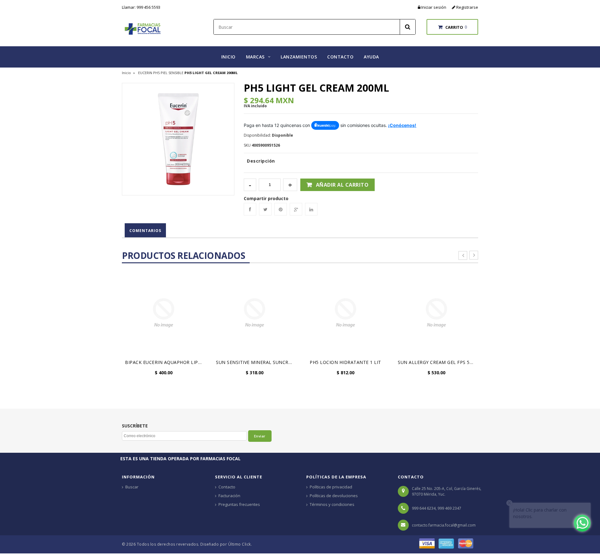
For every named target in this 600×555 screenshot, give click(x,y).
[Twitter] (265, 209)
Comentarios (145, 230)
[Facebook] (250, 209)
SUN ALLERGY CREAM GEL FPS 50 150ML (438, 362)
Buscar (131, 487)
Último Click (239, 544)
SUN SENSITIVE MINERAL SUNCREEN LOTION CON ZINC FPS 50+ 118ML (256, 362)
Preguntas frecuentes (239, 504)
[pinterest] (280, 209)
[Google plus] (296, 209)
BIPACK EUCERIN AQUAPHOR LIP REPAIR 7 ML (165, 362)
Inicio (126, 72)
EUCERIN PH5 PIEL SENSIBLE (160, 72)
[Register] (454, 7)
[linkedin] (311, 209)
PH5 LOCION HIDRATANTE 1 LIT (345, 362)
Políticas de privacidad (331, 487)
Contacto (226, 487)
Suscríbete (135, 426)
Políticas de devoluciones (334, 495)
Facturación (229, 495)
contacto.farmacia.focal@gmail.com (444, 525)
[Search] (407, 26)
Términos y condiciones (332, 504)
